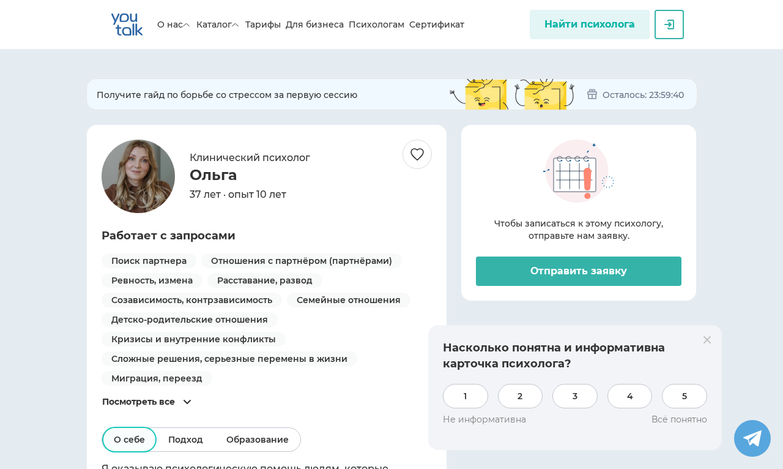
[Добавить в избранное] (417, 154)
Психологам (376, 24)
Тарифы (263, 24)
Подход (185, 439)
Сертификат (436, 24)
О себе (129, 439)
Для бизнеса (315, 24)
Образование (257, 439)
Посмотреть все (138, 401)
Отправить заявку (578, 271)
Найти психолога (589, 24)
